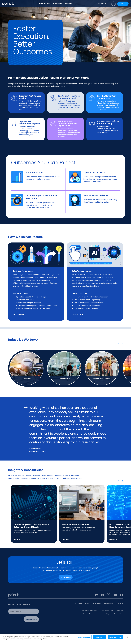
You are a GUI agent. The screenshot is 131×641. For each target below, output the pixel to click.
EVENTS (120, 604)
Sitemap (120, 610)
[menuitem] (45, 4)
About (107, 4)
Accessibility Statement (89, 610)
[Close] (127, 637)
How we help (44, 3)
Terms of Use (118, 614)
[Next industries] (122, 343)
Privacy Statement (89, 614)
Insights (68, 3)
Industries (57, 3)
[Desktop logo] (8, 3)
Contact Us (66, 577)
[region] (65, 637)
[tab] (113, 4)
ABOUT (88, 604)
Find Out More (19, 315)
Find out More (77, 315)
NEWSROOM (109, 604)
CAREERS (78, 604)
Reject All (99, 637)
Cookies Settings (84, 637)
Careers (101, 4)
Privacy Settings (105, 614)
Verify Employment (107, 610)
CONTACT (122, 4)
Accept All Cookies (115, 637)
